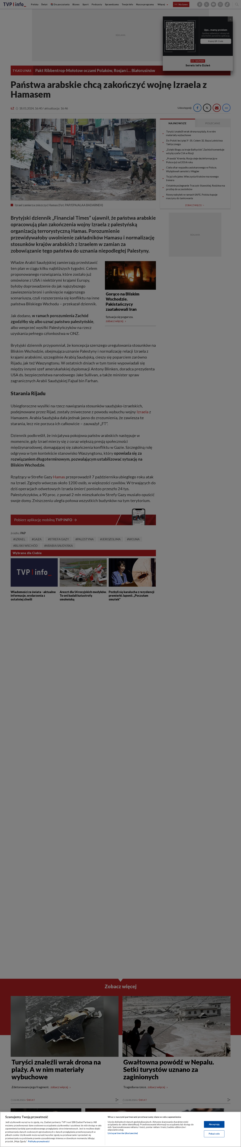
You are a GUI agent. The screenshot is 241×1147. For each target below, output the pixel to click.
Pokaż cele (214, 1133)
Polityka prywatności (39, 1141)
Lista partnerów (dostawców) (123, 1133)
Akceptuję (214, 1124)
